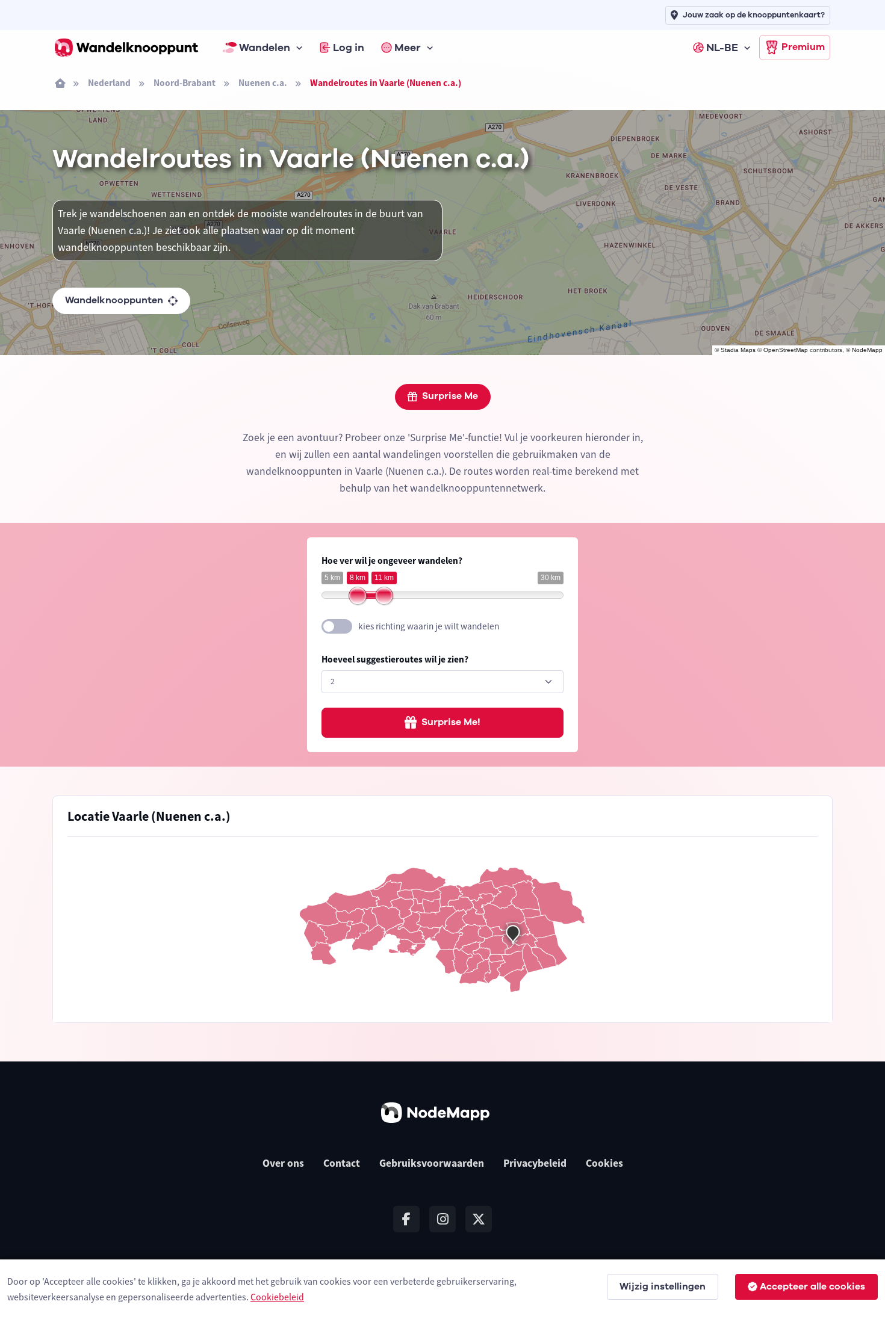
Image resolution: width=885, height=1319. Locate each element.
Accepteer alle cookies (812, 1286)
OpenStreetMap (785, 350)
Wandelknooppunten (114, 300)
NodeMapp (867, 350)
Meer (407, 47)
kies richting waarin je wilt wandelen (428, 626)
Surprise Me (450, 396)
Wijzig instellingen (663, 1286)
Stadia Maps (738, 350)
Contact (341, 1163)
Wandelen (264, 47)
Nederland (109, 82)
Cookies (604, 1163)
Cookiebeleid (277, 1297)
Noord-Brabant (185, 82)
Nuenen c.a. (262, 82)
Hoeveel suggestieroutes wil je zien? (394, 659)
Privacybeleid (535, 1163)
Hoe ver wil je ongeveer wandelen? (391, 560)
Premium (803, 47)
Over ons (283, 1163)
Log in (348, 47)
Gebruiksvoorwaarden (431, 1163)
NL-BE (722, 47)
